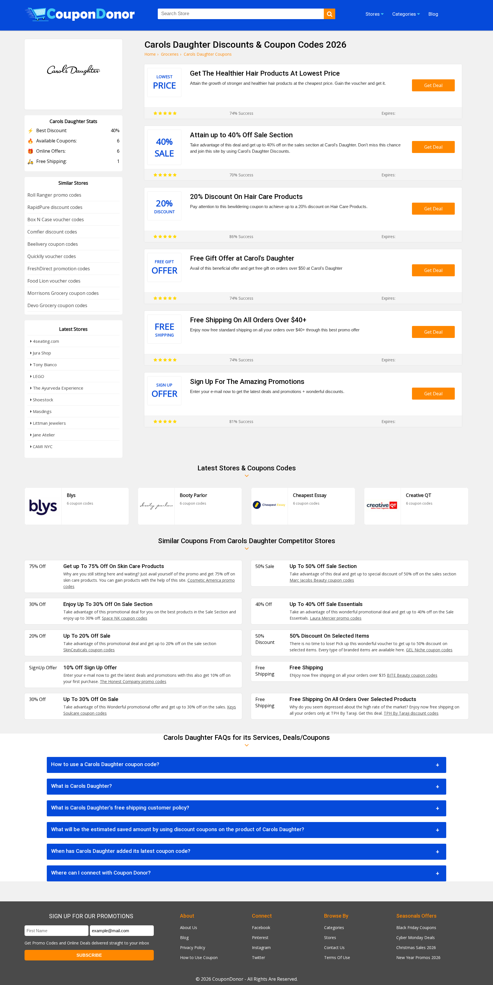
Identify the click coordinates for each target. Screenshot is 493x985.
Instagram (261, 947)
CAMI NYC (42, 446)
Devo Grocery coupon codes (57, 305)
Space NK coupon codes (124, 618)
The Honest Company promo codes (133, 681)
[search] (329, 14)
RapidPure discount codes (54, 207)
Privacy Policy (192, 947)
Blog (184, 937)
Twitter (258, 957)
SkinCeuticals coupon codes (89, 649)
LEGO (38, 376)
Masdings (42, 411)
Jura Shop (41, 353)
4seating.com (45, 341)
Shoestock (42, 399)
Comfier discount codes (52, 232)
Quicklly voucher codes (51, 256)
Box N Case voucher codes (55, 219)
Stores (330, 937)
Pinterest (260, 937)
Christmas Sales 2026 (416, 947)
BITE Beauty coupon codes (412, 675)
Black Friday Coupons (416, 927)
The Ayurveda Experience (57, 388)
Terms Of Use (337, 957)
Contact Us (334, 947)
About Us (188, 927)
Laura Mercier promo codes (335, 618)
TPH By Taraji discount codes (411, 713)
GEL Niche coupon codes (429, 649)
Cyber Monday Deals (415, 937)
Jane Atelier (43, 435)
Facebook (261, 927)
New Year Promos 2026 (418, 957)
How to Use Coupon (199, 957)
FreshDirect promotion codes (58, 268)
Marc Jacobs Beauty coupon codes (322, 580)
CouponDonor (227, 979)
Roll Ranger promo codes (54, 195)
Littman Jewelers (49, 423)
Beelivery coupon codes (52, 244)
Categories (334, 927)
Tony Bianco (44, 364)
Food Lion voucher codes (53, 281)
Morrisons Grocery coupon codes (63, 293)
